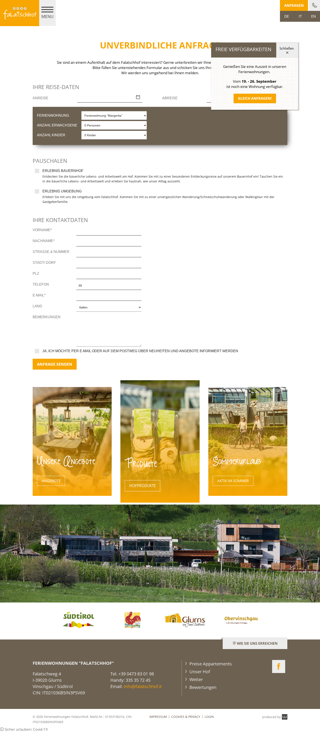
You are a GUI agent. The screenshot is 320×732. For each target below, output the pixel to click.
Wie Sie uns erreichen (257, 643)
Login (209, 717)
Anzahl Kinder (51, 135)
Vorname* (42, 230)
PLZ (36, 273)
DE (286, 16)
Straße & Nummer (51, 252)
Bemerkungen (47, 317)
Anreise (40, 98)
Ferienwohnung (53, 115)
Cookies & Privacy (185, 717)
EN (313, 16)
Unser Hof (199, 672)
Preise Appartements (210, 664)
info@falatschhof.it (143, 686)
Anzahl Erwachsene (57, 125)
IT (300, 16)
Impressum (158, 717)
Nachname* (43, 241)
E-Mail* (39, 295)
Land (37, 306)
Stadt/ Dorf (44, 262)
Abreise (170, 98)
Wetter (195, 679)
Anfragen (294, 5)
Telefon (41, 284)
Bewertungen (202, 687)
